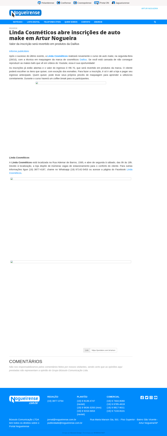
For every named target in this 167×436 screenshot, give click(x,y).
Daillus (83, 59)
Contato (85, 22)
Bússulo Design (76, 433)
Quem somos (71, 22)
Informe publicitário (19, 51)
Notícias (17, 22)
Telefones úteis (52, 22)
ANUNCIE (98, 22)
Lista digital (33, 22)
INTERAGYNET (99, 433)
